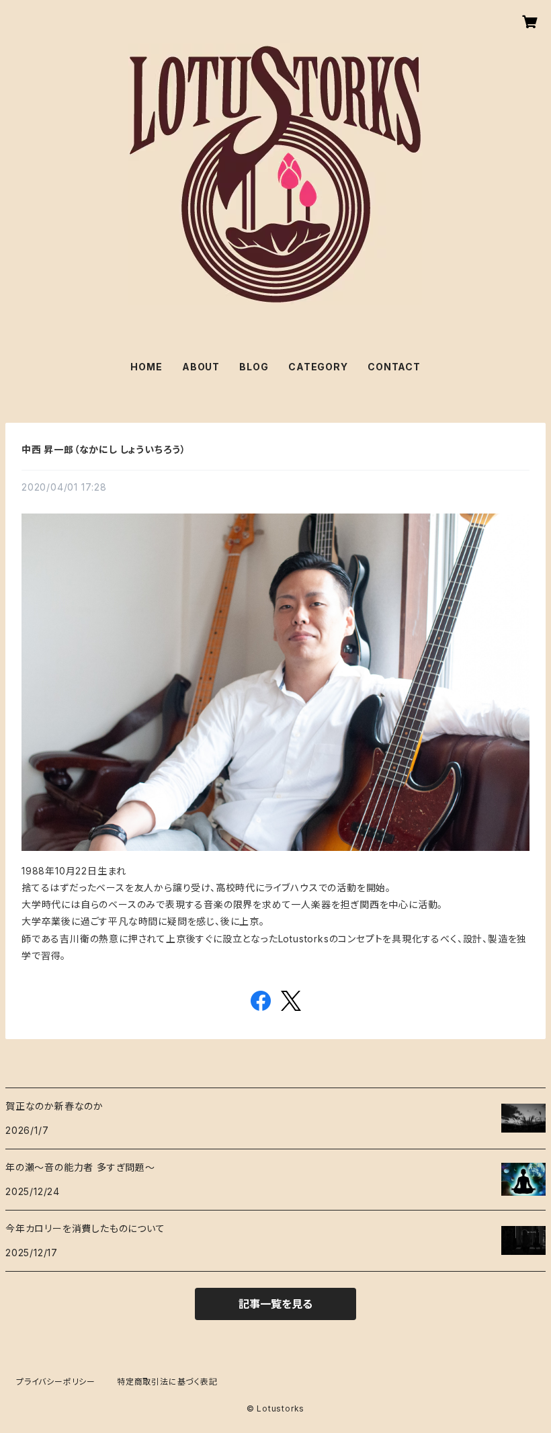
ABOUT (201, 366)
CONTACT (394, 366)
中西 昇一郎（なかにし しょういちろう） (104, 449)
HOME (146, 366)
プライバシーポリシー (55, 1382)
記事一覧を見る (275, 1304)
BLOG (253, 366)
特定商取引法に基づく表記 (167, 1382)
